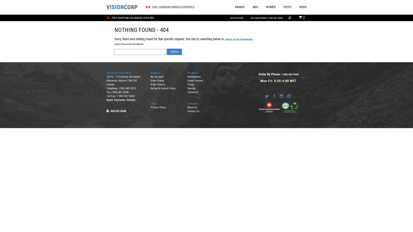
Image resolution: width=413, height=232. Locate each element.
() (303, 17)
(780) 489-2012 (127, 88)
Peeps (191, 84)
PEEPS (287, 7)
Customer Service (125, 100)
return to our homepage (238, 39)
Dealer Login (118, 111)
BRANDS (240, 7)
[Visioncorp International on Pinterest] (289, 95)
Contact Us (193, 111)
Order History (158, 84)
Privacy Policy (158, 107)
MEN (255, 7)
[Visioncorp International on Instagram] (282, 95)
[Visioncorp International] (150, 7)
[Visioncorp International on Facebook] (274, 95)
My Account (237, 18)
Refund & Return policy (163, 88)
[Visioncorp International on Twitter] (267, 95)
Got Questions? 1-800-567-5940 (266, 18)
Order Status (157, 80)
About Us (192, 107)
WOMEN (271, 7)
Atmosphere (194, 76)
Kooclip (191, 88)
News (303, 7)
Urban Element (195, 80)
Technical (192, 92)
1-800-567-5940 (126, 96)
